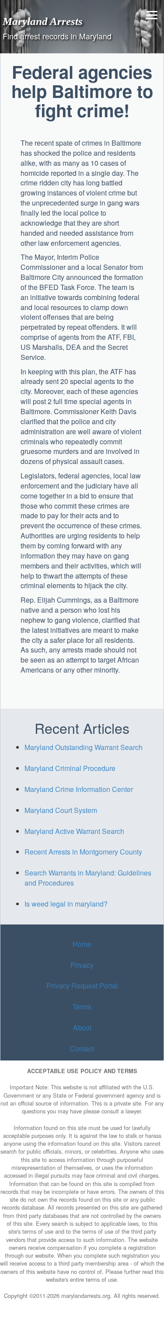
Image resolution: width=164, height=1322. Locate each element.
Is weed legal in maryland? (66, 904)
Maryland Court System (60, 810)
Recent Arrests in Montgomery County (83, 852)
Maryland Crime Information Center (78, 789)
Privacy (82, 965)
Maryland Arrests (43, 21)
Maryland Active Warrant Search (74, 831)
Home (82, 944)
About (82, 1027)
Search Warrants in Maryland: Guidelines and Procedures (87, 878)
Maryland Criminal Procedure (69, 768)
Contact (82, 1048)
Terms (82, 1006)
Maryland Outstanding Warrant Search (83, 747)
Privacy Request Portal (82, 985)
